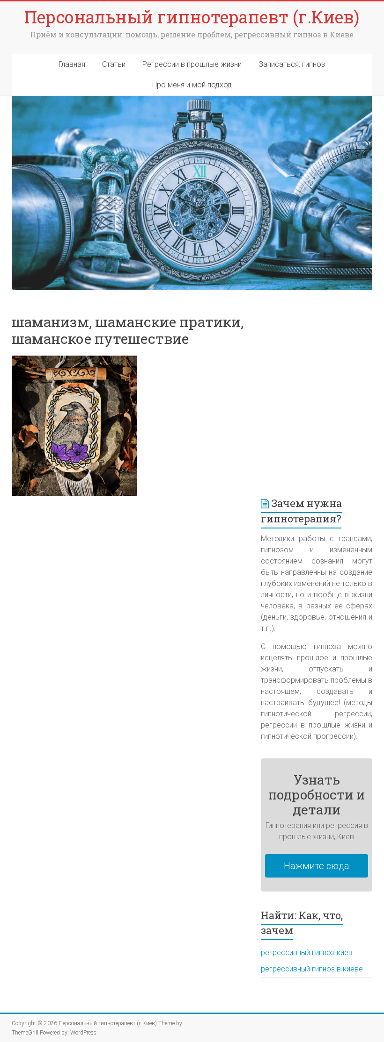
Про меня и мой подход (192, 84)
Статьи (114, 64)
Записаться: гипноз (291, 64)
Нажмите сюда (316, 865)
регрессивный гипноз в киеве (312, 968)
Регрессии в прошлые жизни (192, 64)
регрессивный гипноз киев (307, 952)
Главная (72, 64)
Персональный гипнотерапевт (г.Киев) (191, 17)
